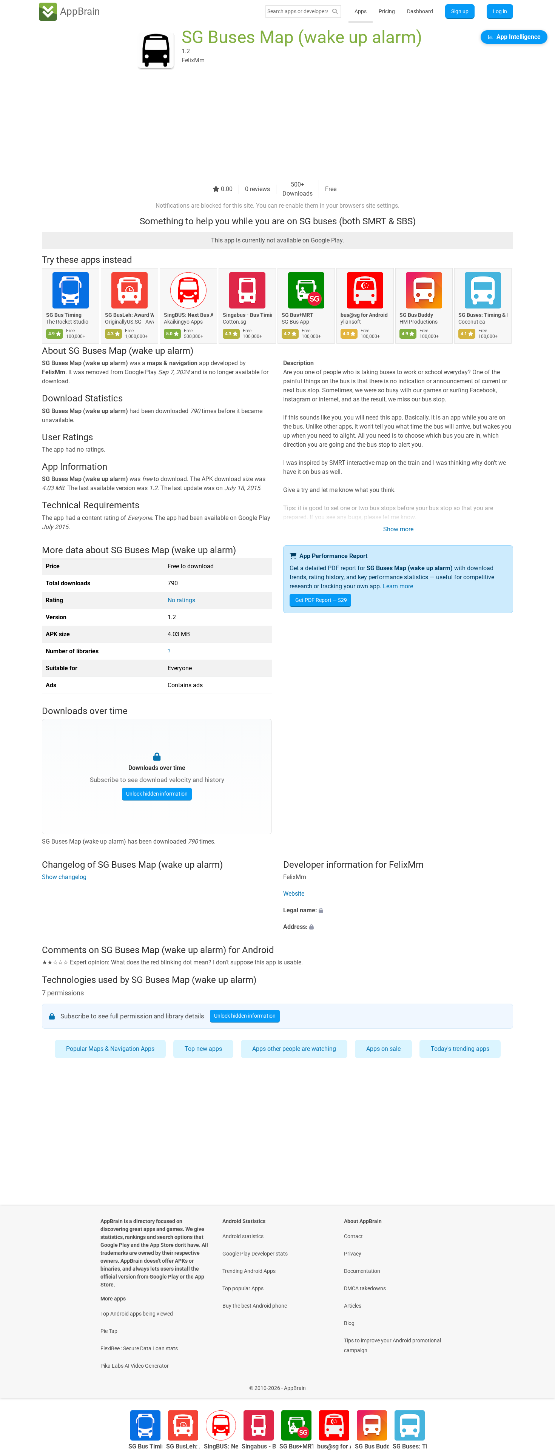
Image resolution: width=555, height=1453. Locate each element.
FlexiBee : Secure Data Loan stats (139, 1348)
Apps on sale (383, 1048)
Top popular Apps (243, 1288)
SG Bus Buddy (416, 315)
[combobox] (297, 11)
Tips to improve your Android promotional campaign (392, 1345)
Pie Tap (108, 1331)
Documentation (362, 1271)
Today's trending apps (460, 1048)
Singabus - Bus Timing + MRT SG (247, 315)
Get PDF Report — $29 (321, 600)
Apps (361, 11)
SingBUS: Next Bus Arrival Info (188, 315)
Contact (353, 1236)
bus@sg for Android (364, 315)
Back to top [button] (536, 1384)
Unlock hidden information (157, 794)
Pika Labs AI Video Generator (134, 1366)
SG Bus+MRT (297, 315)
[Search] (335, 11)
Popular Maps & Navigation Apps (110, 1048)
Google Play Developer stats (255, 1254)
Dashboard (420, 11)
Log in (500, 11)
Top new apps (203, 1048)
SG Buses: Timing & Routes (482, 315)
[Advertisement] (268, 127)
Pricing (387, 11)
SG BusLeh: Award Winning (129, 315)
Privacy (352, 1254)
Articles (352, 1306)
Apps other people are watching (294, 1048)
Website (293, 893)
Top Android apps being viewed (136, 1314)
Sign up (460, 11)
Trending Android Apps (249, 1271)
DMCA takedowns (365, 1288)
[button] (398, 910)
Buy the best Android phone (254, 1306)
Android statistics (243, 1236)
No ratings (181, 600)
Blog (349, 1323)
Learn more (398, 586)
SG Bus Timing (64, 315)
